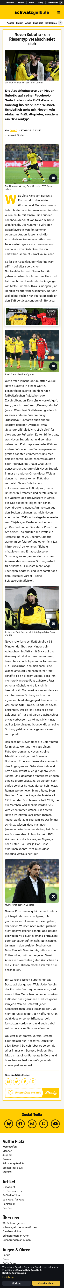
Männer (10, 22)
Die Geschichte (12, 1231)
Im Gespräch (51, 22)
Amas (28, 22)
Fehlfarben (9, 1204)
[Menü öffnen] (58, 13)
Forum (21, 2)
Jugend (7, 1155)
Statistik (7, 1172)
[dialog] (32, 1276)
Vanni (13, 130)
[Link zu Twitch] (43, 1123)
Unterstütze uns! (56, 2)
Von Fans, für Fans (13, 1199)
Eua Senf (8, 1208)
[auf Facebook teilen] (24, 1081)
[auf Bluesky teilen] (8, 1081)
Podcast (10, 2)
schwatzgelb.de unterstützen (20, 1227)
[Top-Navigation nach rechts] (61, 3)
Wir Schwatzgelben (14, 1223)
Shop (40, 2)
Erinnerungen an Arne (16, 1235)
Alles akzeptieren (46, 1283)
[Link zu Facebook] (20, 1123)
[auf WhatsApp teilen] (33, 1081)
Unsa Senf (38, 22)
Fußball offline (11, 1195)
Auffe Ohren (10, 1263)
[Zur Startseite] (32, 12)
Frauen (19, 22)
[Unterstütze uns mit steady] (32, 1093)
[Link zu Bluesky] (8, 1123)
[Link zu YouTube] (55, 1123)
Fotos (31, 2)
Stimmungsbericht (14, 1163)
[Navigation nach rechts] (60, 22)
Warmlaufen (10, 1146)
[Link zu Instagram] (32, 1123)
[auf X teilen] (16, 1081)
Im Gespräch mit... (13, 1191)
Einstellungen (8, 1277)
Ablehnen (16, 1283)
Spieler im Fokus (13, 1168)
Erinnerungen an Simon (17, 1240)
